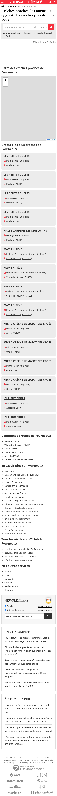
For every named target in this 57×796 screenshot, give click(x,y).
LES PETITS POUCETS (17, 156)
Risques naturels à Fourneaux (19, 508)
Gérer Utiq (49, 760)
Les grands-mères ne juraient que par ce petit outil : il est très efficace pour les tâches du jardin (27, 708)
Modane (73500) (14, 165)
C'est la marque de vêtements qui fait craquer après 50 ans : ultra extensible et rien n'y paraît (28, 729)
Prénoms (8, 571)
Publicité (35, 757)
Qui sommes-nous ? (14, 757)
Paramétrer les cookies (33, 760)
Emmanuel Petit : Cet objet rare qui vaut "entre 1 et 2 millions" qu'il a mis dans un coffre (28, 720)
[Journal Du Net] (42, 775)
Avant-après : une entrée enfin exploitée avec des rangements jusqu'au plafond (28, 662)
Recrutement (45, 757)
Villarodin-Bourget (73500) (19, 258)
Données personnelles (13, 760)
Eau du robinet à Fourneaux (18, 478)
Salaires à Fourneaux (14, 489)
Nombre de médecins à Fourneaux (21, 511)
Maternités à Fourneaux (16, 485)
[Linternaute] (14, 781)
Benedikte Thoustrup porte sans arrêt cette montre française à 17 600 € (27, 684)
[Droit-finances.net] (42, 781)
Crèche (10, 6)
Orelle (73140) (13, 333)
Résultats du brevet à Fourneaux (20, 556)
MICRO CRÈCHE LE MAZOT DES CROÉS (27, 323)
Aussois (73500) (13, 407)
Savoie (20, 6)
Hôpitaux (8, 590)
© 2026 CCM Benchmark (43, 763)
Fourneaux (9, 471)
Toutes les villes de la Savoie (18, 459)
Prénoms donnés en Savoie (17, 522)
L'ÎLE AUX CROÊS (14, 398)
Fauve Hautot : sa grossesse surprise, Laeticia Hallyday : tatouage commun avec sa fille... (28, 640)
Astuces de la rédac (15, 610)
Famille (9, 606)
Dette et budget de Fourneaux (19, 500)
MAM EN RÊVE (13, 249)
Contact (27, 757)
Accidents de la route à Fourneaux (21, 515)
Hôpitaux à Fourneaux (15, 533)
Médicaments (11, 586)
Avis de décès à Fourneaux (17, 493)
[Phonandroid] (42, 792)
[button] (5, 80)
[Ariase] (14, 792)
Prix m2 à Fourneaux (14, 530)
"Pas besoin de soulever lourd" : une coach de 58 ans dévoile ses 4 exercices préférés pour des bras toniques (28, 740)
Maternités (9, 579)
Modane (27, 33)
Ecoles (7, 575)
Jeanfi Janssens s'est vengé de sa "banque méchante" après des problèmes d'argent (25, 673)
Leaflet (52, 140)
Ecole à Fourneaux (13, 482)
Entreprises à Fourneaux (16, 526)
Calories (8, 582)
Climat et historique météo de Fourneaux (24, 504)
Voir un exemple (45, 606)
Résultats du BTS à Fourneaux (19, 560)
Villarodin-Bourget (43, 33)
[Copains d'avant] (14, 787)
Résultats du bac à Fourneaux (18, 552)
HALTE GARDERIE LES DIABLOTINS (25, 230)
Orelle (9, 36)
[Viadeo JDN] (42, 787)
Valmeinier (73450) (13, 452)
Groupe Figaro (25, 763)
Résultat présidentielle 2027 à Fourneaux (24, 549)
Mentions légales (11, 763)
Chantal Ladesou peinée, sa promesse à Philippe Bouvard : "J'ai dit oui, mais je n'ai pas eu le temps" (28, 651)
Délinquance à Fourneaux (17, 518)
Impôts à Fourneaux (14, 497)
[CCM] (14, 775)
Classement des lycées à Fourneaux (21, 474)
